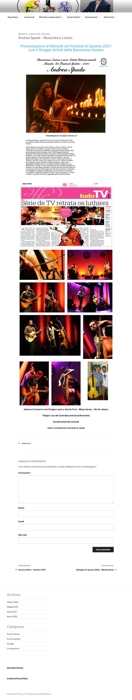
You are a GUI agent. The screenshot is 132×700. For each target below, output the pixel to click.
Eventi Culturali (13, 634)
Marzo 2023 (12, 616)
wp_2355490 (43, 34)
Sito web (22, 535)
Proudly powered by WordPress (38, 694)
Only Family (109, 17)
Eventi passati (91, 17)
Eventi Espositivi (13, 639)
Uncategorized (13, 648)
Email (21, 521)
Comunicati (29, 17)
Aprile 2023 (12, 612)
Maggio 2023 (12, 607)
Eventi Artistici (73, 17)
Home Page (13, 17)
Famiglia (26, 443)
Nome (21, 508)
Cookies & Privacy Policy (17, 678)
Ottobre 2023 (12, 602)
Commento (24, 473)
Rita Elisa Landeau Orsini (50, 17)
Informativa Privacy (15, 668)
